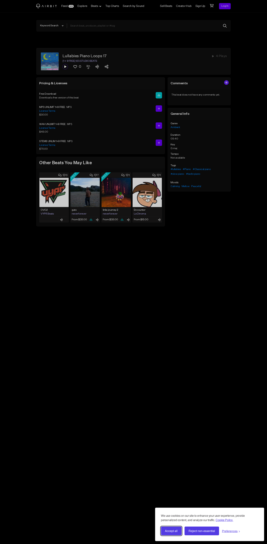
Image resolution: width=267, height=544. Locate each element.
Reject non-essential (202, 531)
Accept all (171, 531)
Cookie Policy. (224, 520)
